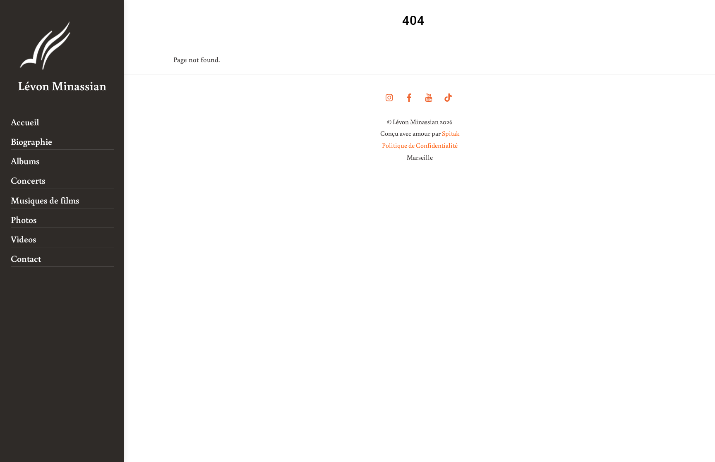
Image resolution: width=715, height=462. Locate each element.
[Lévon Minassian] (46, 65)
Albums (25, 161)
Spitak (450, 133)
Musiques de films (45, 200)
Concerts (28, 180)
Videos (23, 239)
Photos (23, 219)
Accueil (25, 122)
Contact (26, 258)
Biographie (31, 141)
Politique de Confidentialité (420, 145)
